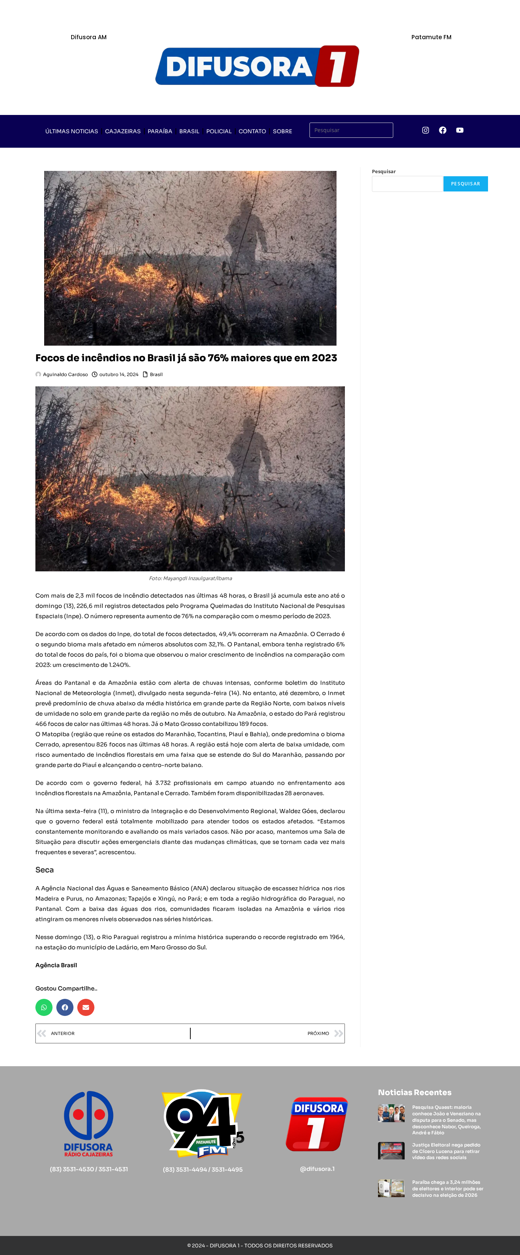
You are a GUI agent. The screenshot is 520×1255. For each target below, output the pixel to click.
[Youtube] (459, 130)
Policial (219, 131)
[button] (44, 1007)
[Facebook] (442, 130)
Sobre (282, 131)
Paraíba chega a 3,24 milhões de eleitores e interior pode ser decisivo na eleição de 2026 (447, 1188)
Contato (252, 131)
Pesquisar (384, 171)
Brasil (189, 131)
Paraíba (160, 131)
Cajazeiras (123, 131)
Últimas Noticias (71, 131)
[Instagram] (425, 130)
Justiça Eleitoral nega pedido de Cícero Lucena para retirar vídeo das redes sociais (446, 1151)
